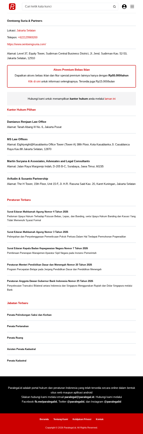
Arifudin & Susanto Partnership (27, 178)
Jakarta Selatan (26, 30)
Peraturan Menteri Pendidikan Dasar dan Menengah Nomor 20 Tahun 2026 (49, 264)
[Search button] (114, 6)
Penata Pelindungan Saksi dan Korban (29, 315)
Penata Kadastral (16, 360)
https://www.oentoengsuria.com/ (26, 44)
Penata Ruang (15, 337)
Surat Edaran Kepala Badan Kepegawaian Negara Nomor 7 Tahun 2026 (47, 248)
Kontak (100, 419)
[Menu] (132, 6)
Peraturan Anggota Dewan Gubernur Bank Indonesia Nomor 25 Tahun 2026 (50, 281)
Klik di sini (34, 81)
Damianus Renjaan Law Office (26, 121)
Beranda (44, 419)
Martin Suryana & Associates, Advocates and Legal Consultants (48, 161)
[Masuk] (124, 6)
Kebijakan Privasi (82, 419)
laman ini (110, 98)
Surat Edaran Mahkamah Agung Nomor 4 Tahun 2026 (37, 211)
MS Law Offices (17, 139)
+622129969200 (27, 37)
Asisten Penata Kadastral (21, 349)
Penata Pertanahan (18, 326)
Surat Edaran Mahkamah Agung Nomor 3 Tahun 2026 (37, 232)
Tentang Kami (60, 419)
